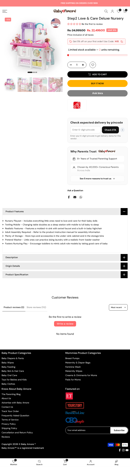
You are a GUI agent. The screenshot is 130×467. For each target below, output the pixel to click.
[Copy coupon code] (122, 41)
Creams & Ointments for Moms (81, 375)
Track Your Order (10, 411)
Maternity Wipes (73, 371)
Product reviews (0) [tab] (14, 307)
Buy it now (97, 83)
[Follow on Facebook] (119, 450)
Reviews (6, 436)
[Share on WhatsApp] (80, 197)
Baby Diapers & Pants (13, 358)
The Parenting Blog (11, 394)
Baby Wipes (8, 362)
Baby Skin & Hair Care (13, 371)
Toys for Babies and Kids (14, 379)
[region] (97, 166)
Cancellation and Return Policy (17, 432)
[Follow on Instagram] (123, 450)
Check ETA (110, 129)
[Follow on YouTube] (127, 450)
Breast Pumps (72, 358)
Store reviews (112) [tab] (36, 307)
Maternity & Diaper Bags (77, 362)
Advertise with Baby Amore (15, 402)
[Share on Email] (74, 197)
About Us (6, 398)
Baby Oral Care (9, 375)
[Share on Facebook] (68, 197)
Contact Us (7, 406)
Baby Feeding (8, 366)
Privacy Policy (9, 423)
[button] (74, 24)
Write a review (65, 323)
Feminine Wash (73, 366)
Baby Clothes (8, 383)
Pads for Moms (73, 379)
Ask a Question (75, 190)
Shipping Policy (9, 428)
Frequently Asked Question (15, 415)
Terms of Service (10, 419)
